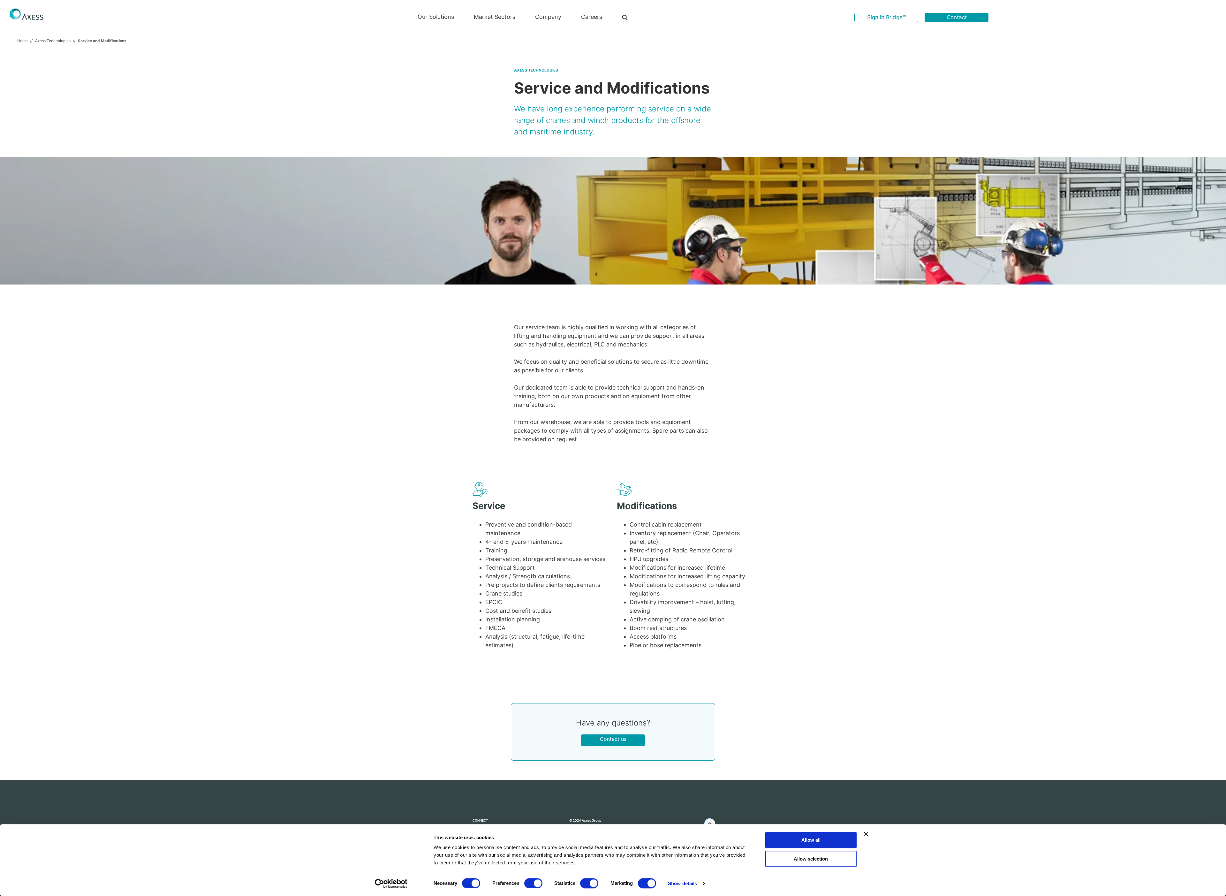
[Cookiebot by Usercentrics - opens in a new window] (391, 883)
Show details (682, 883)
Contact (957, 17)
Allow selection (811, 859)
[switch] (533, 883)
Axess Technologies (53, 40)
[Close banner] (866, 834)
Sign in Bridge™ (886, 17)
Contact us (613, 739)
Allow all (811, 840)
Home (22, 40)
